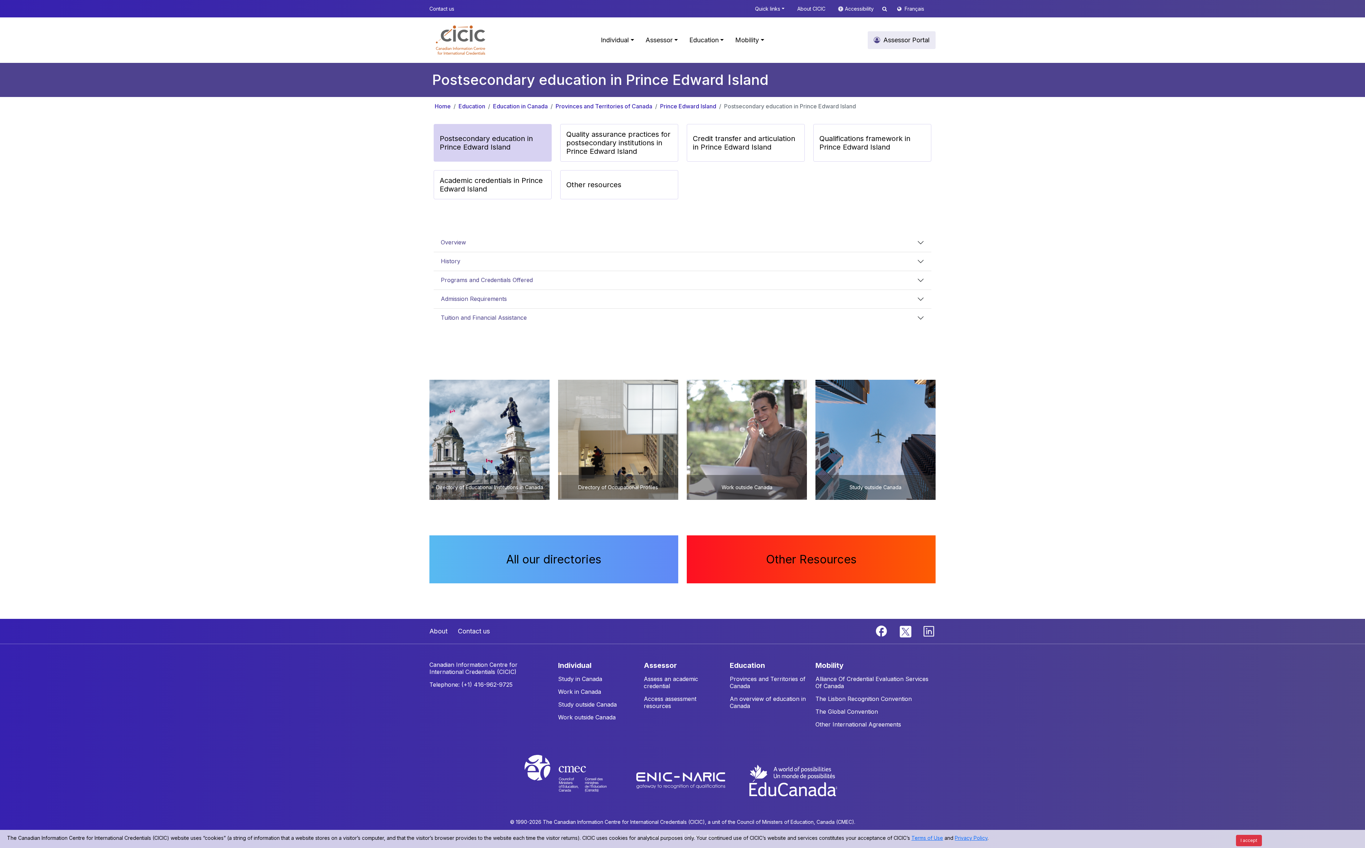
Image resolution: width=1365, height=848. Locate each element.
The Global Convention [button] (846, 711)
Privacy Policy (971, 838)
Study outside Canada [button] (587, 704)
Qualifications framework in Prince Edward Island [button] (864, 142)
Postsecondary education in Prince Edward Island (790, 106)
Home (443, 106)
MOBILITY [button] (829, 665)
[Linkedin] (929, 630)
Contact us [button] (441, 9)
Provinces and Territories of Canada (604, 106)
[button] (460, 40)
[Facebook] (882, 630)
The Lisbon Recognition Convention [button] (863, 698)
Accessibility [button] (860, 9)
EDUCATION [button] (747, 665)
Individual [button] (615, 40)
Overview (453, 242)
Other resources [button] (593, 184)
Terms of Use (927, 838)
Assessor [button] (659, 40)
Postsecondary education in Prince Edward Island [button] (486, 142)
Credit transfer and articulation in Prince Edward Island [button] (744, 142)
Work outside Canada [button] (587, 717)
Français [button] (914, 9)
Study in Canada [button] (580, 678)
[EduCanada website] (792, 779)
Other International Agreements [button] (858, 724)
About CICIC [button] (811, 9)
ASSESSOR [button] (660, 665)
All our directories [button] (553, 559)
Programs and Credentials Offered (487, 279)
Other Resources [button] (811, 559)
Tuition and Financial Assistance (484, 317)
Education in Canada (520, 106)
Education (472, 106)
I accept (1249, 840)
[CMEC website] (575, 779)
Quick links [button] (767, 9)
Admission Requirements (474, 298)
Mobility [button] (747, 40)
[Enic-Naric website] (681, 779)
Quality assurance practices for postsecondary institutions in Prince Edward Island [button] (618, 143)
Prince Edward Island (688, 106)
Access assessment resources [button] (670, 702)
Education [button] (704, 40)
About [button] (438, 631)
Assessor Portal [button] (906, 40)
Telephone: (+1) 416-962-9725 (471, 684)
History (450, 261)
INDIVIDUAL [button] (575, 665)
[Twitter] (906, 630)
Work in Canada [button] (579, 691)
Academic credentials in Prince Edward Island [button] (491, 184)
